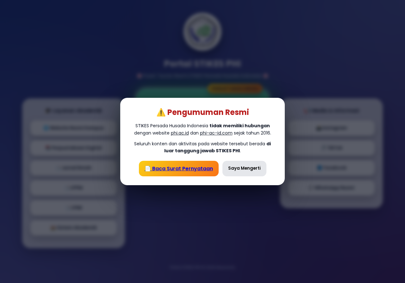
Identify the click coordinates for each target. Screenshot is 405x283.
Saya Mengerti (244, 168)
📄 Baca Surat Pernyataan (179, 168)
